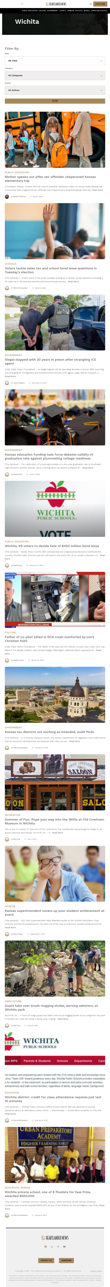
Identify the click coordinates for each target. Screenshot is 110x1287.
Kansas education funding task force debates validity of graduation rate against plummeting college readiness (49, 456)
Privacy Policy (96, 1271)
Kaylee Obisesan (20, 196)
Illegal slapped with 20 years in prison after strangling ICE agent (50, 361)
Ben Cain (17, 839)
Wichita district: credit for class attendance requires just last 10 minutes (53, 1099)
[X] (52, 1247)
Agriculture (13, 1001)
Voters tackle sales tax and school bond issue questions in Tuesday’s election (51, 270)
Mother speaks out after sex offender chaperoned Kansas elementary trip (50, 179)
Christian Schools (99, 11)
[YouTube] (64, 1247)
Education (12, 1092)
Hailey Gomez (19, 660)
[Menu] (22, 4)
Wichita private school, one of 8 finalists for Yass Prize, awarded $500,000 (48, 1194)
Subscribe (100, 4)
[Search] (90, 4)
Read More (97, 190)
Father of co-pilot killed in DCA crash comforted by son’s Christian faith (49, 639)
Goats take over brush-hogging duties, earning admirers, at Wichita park (51, 1007)
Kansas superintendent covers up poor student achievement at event (54, 913)
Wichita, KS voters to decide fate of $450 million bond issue (52, 546)
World (87, 11)
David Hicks (18, 474)
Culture (42, 11)
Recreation (12, 815)
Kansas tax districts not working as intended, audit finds (49, 732)
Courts (62, 11)
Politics (78, 11)
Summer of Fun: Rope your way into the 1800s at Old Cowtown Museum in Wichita (54, 821)
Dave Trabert (18, 934)
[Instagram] (58, 1247)
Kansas (25, 1187)
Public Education (29, 11)
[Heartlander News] (56, 4)
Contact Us (46, 1261)
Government (52, 11)
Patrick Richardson (21, 288)
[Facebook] (45, 1247)
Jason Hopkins (19, 383)
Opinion (70, 11)
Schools (10, 263)
